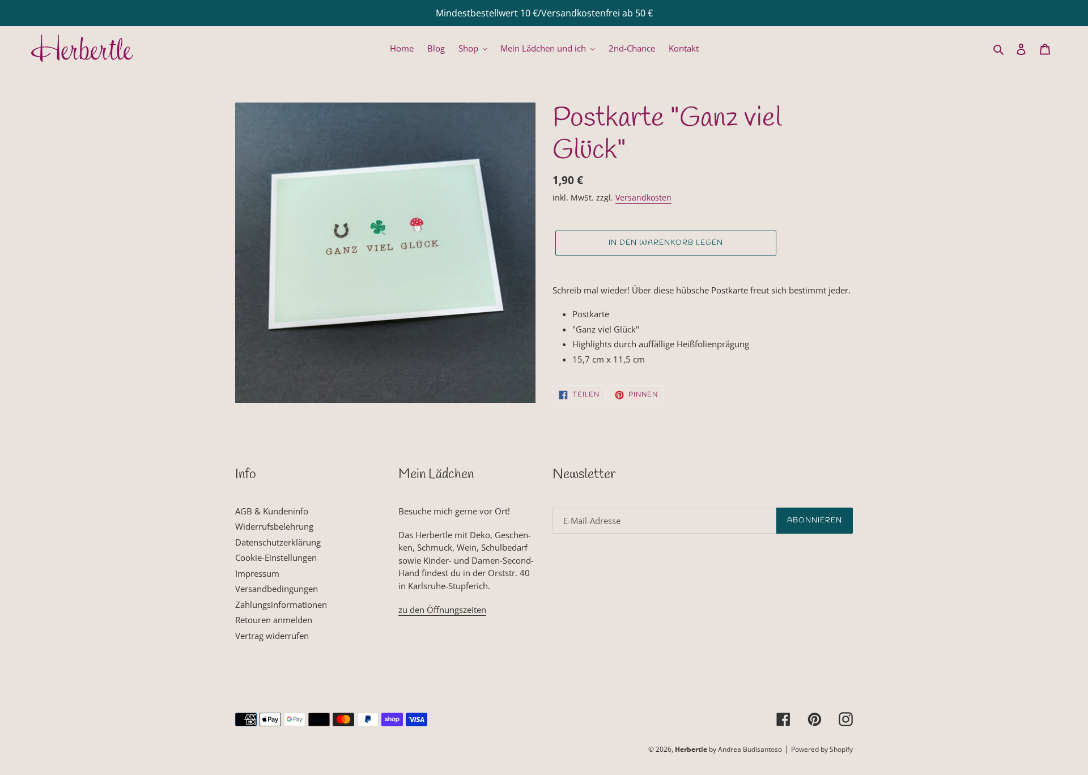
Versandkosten (643, 197)
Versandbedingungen (276, 588)
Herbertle (691, 749)
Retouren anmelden (273, 619)
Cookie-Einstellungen (276, 557)
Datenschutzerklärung (278, 542)
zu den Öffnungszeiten (442, 609)
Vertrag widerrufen (272, 635)
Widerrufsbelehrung (274, 526)
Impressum (257, 573)
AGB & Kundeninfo (271, 511)
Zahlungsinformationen (281, 604)
